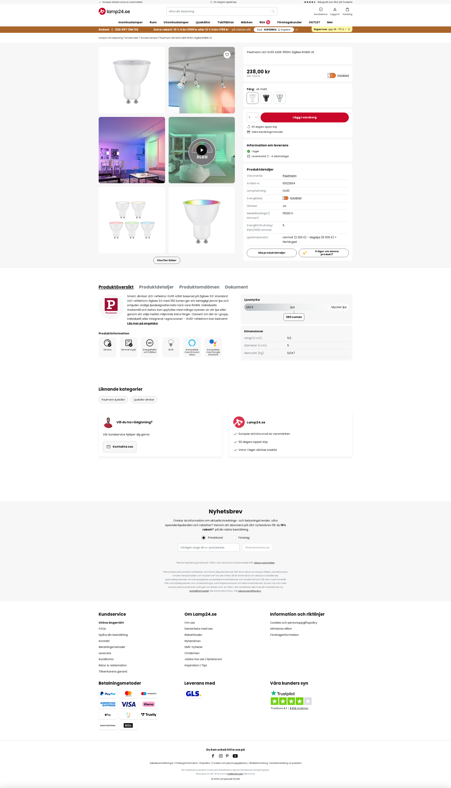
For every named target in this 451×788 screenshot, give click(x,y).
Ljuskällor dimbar (144, 399)
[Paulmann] (111, 306)
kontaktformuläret (199, 590)
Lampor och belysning (111, 37)
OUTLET (314, 22)
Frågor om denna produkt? (327, 253)
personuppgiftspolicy (249, 590)
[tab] (116, 287)
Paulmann (289, 176)
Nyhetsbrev (192, 641)
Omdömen (191, 653)
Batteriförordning (259, 763)
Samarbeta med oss (198, 629)
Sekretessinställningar (162, 763)
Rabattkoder (193, 635)
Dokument (236, 287)
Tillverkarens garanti (113, 671)
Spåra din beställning (113, 635)
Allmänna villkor (281, 629)
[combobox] (222, 11)
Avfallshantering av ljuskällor (285, 763)
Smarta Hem (132, 37)
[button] (132, 150)
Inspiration (191, 665)
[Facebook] (215, 756)
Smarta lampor (149, 37)
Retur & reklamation (113, 665)
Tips (204, 665)
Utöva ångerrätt (111, 623)
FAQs (102, 629)
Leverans (105, 653)
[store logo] (114, 11)
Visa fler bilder (167, 260)
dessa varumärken (264, 562)
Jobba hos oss (194, 659)
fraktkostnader (235, 773)
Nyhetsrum (214, 659)
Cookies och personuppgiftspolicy (293, 623)
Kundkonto (106, 659)
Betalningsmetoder (112, 647)
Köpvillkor (205, 763)
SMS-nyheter (193, 647)
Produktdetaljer (156, 287)
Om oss (189, 623)
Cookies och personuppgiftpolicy (230, 763)
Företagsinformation (284, 635)
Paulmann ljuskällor (113, 399)
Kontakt (104, 641)
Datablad (343, 75)
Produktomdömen (199, 287)
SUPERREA (273, 29)
